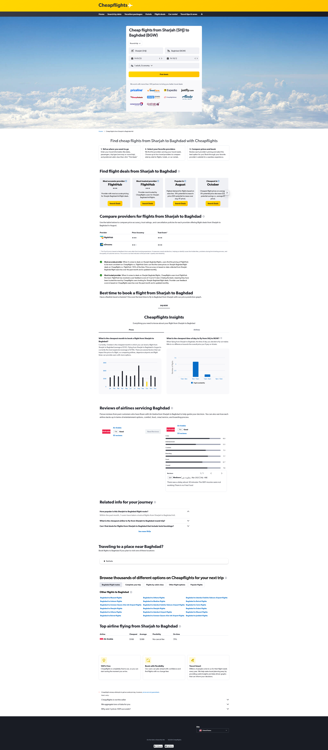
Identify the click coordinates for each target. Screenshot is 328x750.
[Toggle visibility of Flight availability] (198, 383)
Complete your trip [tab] (133, 585)
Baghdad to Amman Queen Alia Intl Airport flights (120, 605)
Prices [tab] (131, 330)
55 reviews (117, 435)
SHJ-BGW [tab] (164, 305)
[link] (115, 203)
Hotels (148, 14)
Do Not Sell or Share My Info (156, 740)
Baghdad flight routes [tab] (111, 585)
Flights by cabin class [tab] (155, 585)
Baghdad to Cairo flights (196, 605)
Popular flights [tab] (197, 585)
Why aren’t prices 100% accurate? (116, 709)
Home (101, 14)
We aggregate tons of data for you (115, 704)
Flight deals (160, 14)
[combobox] (135, 43)
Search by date (114, 14)
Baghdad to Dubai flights (196, 608)
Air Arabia (117, 428)
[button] (145, 58)
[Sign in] (202, 14)
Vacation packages (133, 14)
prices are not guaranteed (151, 692)
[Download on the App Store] (169, 746)
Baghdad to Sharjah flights (111, 608)
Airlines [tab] (197, 330)
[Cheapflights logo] (113, 5)
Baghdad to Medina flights (154, 601)
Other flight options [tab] (177, 585)
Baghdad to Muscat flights (111, 598)
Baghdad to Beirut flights (196, 601)
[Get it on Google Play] (158, 746)
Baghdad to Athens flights (154, 598)
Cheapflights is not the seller (113, 699)
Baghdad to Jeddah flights (197, 616)
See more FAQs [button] (145, 531)
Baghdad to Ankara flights (111, 601)
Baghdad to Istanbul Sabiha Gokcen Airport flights (206, 598)
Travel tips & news (189, 14)
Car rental (172, 14)
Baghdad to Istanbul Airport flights (157, 612)
